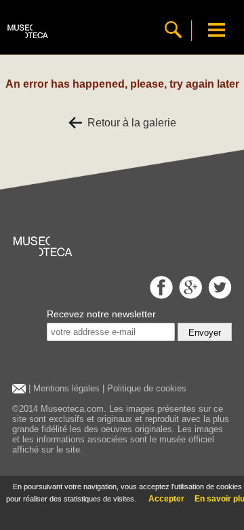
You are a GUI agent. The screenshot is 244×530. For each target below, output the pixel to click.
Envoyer (204, 333)
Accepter (166, 499)
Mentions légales (66, 388)
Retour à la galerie (129, 122)
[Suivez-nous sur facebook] (159, 295)
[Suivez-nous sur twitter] (218, 295)
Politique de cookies (146, 388)
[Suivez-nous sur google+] (189, 295)
